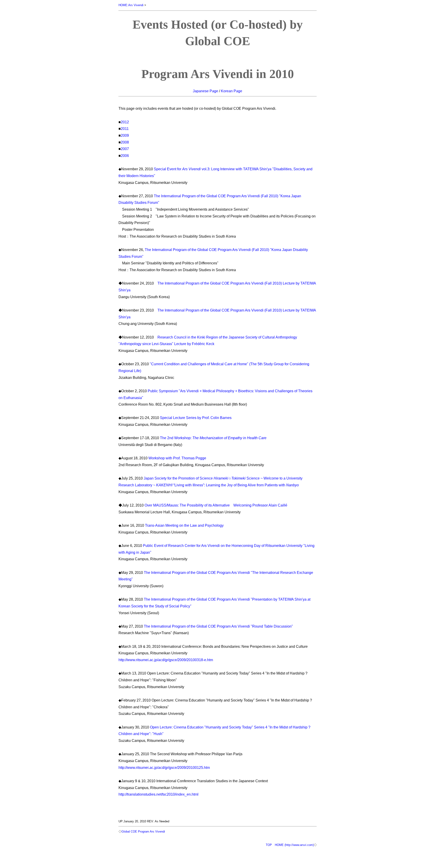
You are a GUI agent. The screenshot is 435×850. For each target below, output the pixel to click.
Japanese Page (205, 91)
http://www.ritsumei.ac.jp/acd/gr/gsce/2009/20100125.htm (164, 767)
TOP (269, 845)
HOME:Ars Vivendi (130, 5)
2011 (125, 129)
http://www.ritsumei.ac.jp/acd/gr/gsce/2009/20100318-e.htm (165, 660)
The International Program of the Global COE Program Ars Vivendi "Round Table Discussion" (218, 626)
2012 (125, 122)
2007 (125, 149)
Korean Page (231, 91)
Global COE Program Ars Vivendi (143, 831)
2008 (125, 142)
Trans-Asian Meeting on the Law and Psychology (184, 525)
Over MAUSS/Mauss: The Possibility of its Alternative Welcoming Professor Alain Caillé (216, 505)
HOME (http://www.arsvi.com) (294, 845)
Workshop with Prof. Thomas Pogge (177, 458)
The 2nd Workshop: (213, 438)
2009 (125, 135)
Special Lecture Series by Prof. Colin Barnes (196, 418)
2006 (125, 155)
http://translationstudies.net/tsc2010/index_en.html (158, 794)
